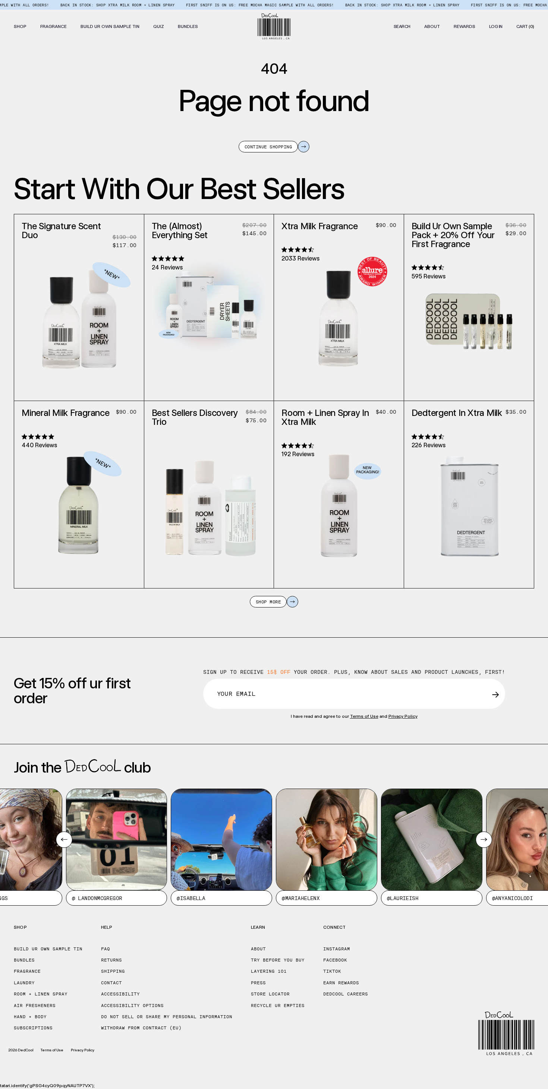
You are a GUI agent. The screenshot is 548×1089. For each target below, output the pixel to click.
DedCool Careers (345, 994)
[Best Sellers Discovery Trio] (209, 496)
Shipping (113, 971)
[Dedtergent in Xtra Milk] (469, 496)
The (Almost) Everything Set (180, 230)
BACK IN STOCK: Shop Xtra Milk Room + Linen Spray (97, 5)
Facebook (335, 960)
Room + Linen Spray (40, 994)
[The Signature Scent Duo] (79, 310)
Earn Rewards (341, 982)
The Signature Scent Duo (61, 230)
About (258, 948)
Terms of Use (364, 716)
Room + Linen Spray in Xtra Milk (325, 417)
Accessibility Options (132, 1005)
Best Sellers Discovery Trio (195, 417)
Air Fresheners (35, 1005)
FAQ (105, 948)
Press (258, 982)
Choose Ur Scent (79, 391)
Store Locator (270, 994)
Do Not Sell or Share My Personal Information (166, 1016)
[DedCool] (274, 26)
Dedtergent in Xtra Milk (457, 412)
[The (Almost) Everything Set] (209, 310)
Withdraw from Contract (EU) (141, 1027)
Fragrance (27, 971)
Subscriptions (33, 1027)
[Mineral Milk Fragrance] (79, 496)
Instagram (336, 948)
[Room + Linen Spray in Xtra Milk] (339, 496)
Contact (111, 982)
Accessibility (120, 994)
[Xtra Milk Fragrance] (339, 310)
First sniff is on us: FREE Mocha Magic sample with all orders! (239, 5)
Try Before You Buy (278, 960)
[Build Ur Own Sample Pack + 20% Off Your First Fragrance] (469, 310)
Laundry (24, 982)
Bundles (24, 960)
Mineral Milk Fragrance (66, 412)
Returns (111, 960)
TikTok (332, 971)
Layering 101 (269, 971)
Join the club (82, 767)
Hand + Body (30, 1016)
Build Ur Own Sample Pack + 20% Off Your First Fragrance (453, 235)
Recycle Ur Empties (278, 1005)
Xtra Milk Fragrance (319, 226)
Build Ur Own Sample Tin (48, 948)
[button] (20, 26)
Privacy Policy (403, 716)
